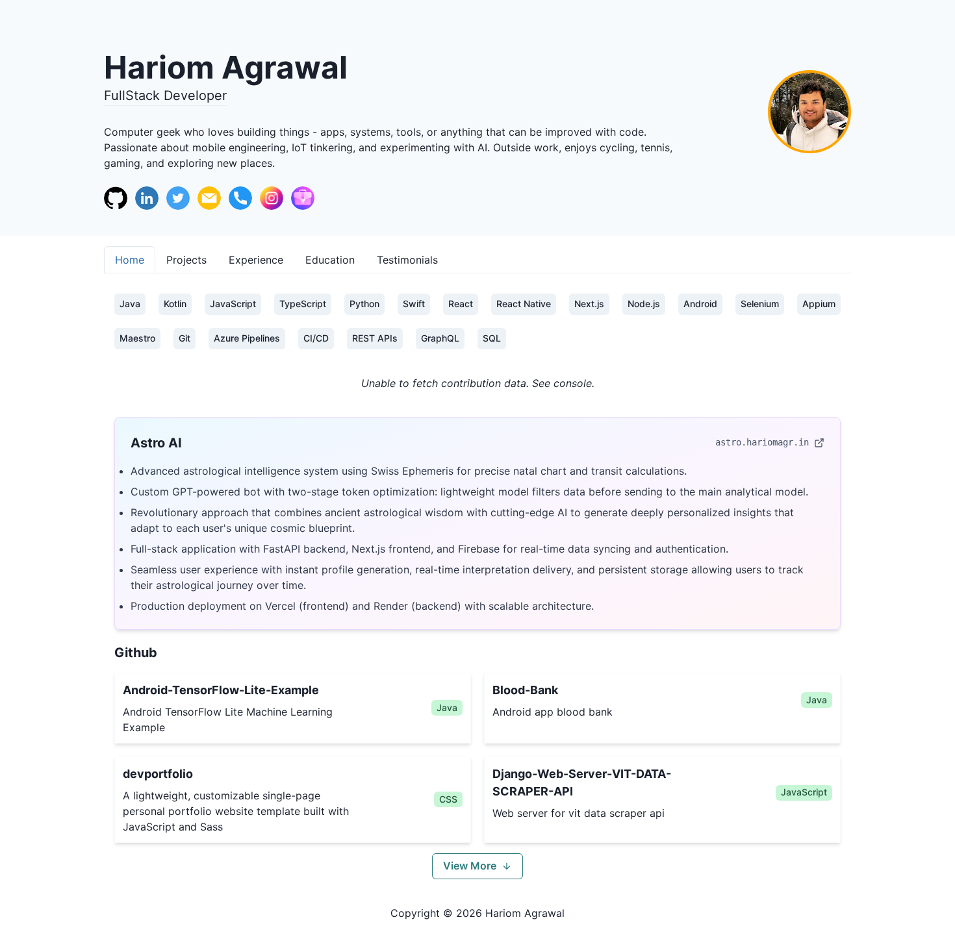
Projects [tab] (186, 259)
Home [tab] (129, 259)
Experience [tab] (256, 259)
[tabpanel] (477, 586)
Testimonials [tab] (407, 259)
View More (469, 865)
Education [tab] (330, 259)
